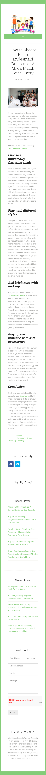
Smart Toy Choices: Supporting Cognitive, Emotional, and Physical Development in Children (23, 554)
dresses (29, 438)
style (15, 441)
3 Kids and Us (23, 24)
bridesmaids (22, 438)
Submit (12, 712)
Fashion (19, 436)
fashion (10, 441)
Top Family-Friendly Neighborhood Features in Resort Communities (22, 519)
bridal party (24, 396)
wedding (21, 441)
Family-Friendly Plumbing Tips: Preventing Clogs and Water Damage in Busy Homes (21, 532)
